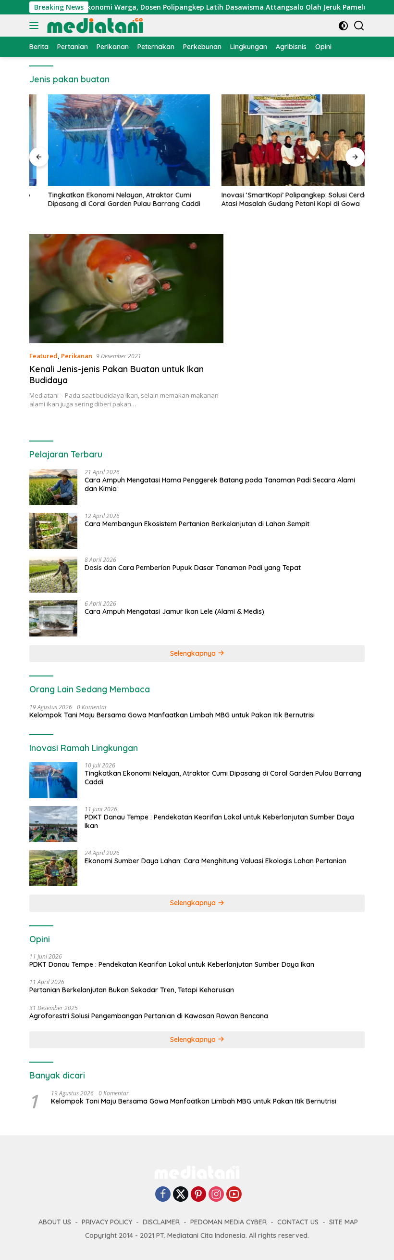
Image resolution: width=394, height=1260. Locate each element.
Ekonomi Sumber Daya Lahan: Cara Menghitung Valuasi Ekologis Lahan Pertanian (215, 861)
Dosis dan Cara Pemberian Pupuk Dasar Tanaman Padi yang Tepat (193, 567)
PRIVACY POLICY (107, 1222)
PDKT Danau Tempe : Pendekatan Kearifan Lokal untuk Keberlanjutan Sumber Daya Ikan (219, 821)
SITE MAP (343, 1222)
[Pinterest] (198, 1194)
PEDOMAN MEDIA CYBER (228, 1222)
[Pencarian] (359, 26)
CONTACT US (298, 1222)
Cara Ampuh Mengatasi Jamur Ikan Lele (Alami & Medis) (174, 611)
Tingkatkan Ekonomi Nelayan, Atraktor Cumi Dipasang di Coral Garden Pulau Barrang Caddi (105, 199)
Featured (43, 355)
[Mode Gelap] (343, 26)
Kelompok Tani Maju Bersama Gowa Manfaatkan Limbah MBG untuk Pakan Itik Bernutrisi (172, 715)
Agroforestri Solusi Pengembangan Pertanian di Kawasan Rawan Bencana (148, 1016)
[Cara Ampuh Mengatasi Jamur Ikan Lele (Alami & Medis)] (53, 618)
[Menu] (35, 25)
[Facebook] (163, 1194)
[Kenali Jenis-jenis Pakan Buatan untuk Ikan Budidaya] (126, 288)
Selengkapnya (194, 653)
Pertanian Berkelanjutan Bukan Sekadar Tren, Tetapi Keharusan (131, 990)
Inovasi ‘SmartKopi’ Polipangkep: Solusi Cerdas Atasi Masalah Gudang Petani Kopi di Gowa (278, 199)
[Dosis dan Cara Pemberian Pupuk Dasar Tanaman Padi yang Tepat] (53, 575)
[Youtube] (234, 1194)
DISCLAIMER (161, 1222)
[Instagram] (216, 1194)
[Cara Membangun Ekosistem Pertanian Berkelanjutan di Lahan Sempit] (53, 531)
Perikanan (76, 355)
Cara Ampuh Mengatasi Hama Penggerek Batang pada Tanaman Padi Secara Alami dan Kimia (220, 484)
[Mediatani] (94, 25)
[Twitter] (180, 1194)
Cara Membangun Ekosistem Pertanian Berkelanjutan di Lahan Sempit (197, 524)
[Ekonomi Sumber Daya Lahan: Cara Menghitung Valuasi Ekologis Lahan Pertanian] (53, 868)
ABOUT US (54, 1222)
